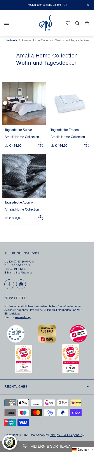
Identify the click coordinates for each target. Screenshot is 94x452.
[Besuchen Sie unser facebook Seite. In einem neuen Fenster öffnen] (9, 284)
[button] (83, 449)
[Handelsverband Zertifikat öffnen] (78, 341)
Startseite (10, 40)
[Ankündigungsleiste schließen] (87, 5)
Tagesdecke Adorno (19, 202)
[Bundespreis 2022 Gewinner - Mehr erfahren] (23, 372)
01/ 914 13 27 (18, 268)
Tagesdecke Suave (18, 130)
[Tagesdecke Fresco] (70, 103)
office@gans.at (23, 272)
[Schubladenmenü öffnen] (7, 23)
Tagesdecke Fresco (64, 130)
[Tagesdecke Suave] (24, 103)
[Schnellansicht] (41, 145)
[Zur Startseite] (45, 23)
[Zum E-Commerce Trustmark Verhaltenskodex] (15, 341)
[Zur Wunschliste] (68, 23)
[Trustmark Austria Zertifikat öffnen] (47, 341)
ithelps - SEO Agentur (66, 435)
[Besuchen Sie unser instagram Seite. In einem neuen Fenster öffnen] (21, 284)
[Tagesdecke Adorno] (24, 176)
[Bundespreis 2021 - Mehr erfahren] (70, 372)
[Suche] (77, 23)
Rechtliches (16, 386)
